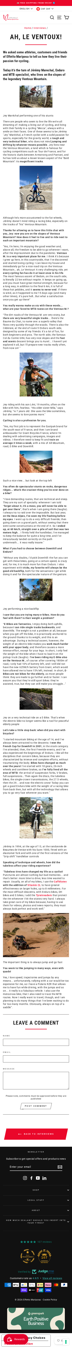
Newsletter (36, 1152)
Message (9, 1069)
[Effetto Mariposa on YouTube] (38, 1178)
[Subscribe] (60, 1167)
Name (6, 1036)
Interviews (40, 28)
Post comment (36, 1106)
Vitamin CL (34, 885)
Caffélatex (60, 881)
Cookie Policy (50, 1300)
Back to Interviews (38, 1134)
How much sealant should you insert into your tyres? (36, 1221)
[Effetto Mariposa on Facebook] (31, 1178)
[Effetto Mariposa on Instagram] (25, 1178)
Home (27, 28)
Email (7, 1052)
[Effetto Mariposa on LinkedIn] (44, 1178)
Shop (36, 1190)
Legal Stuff (36, 1200)
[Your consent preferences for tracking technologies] (66, 1342)
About (36, 1210)
